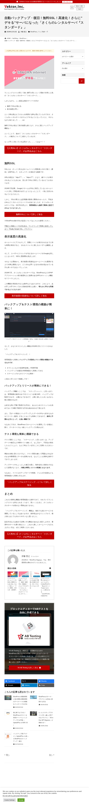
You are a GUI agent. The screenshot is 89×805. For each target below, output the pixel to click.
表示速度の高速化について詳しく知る (29, 296)
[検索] (82, 81)
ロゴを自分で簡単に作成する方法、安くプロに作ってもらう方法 (34, 584)
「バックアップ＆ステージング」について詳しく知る (29, 483)
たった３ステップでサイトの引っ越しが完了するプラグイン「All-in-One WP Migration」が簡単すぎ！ (46, 717)
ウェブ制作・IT (43, 32)
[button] (29, 667)
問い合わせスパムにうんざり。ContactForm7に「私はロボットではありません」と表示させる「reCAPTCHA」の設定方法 (46, 588)
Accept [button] (21, 800)
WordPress (33, 32)
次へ (50, 755)
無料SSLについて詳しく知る (29, 214)
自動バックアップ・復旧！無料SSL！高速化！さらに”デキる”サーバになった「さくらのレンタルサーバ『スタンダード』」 (24, 587)
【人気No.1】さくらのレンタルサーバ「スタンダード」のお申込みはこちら (29, 149)
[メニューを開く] (72, 7)
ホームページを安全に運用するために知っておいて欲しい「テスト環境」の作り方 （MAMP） (12, 585)
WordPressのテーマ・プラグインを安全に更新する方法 (46, 699)
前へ (7, 755)
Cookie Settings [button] (10, 800)
